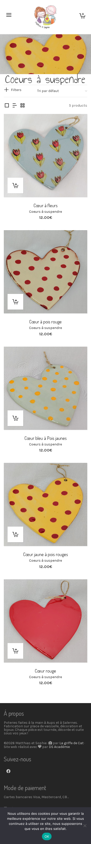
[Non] (84, 825)
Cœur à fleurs (46, 205)
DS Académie (59, 747)
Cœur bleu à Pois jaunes (46, 438)
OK (46, 836)
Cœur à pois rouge (45, 321)
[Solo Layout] (7, 105)
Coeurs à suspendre (45, 211)
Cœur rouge (45, 671)
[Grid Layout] (22, 105)
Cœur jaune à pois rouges (45, 554)
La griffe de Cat (71, 743)
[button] (15, 185)
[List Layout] (15, 105)
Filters (16, 90)
